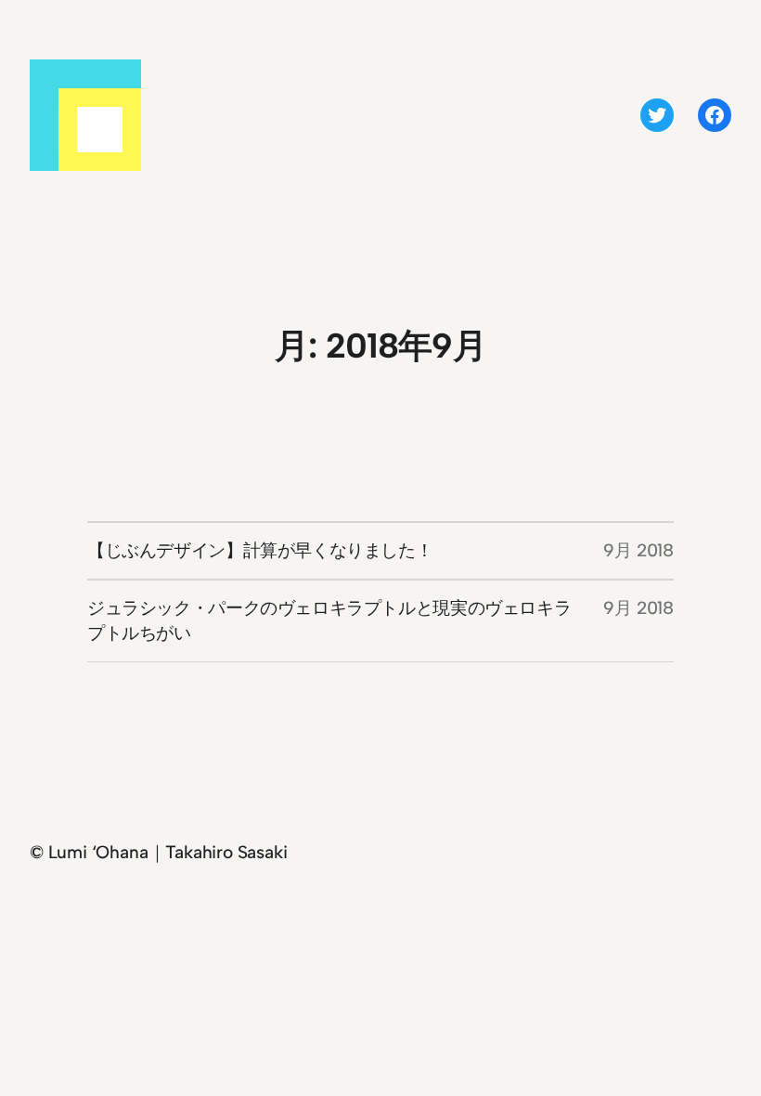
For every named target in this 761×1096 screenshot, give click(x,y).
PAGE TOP (727, 1046)
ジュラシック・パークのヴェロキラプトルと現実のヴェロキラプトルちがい (329, 621)
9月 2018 (638, 550)
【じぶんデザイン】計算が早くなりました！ (259, 550)
